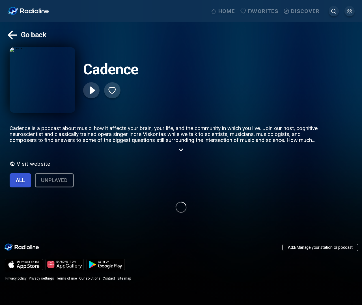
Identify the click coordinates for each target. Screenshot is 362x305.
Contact (109, 278)
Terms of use (66, 278)
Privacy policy (16, 278)
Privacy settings (41, 278)
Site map (124, 278)
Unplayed (54, 180)
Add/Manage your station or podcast (320, 247)
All (20, 180)
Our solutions (89, 278)
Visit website (33, 164)
